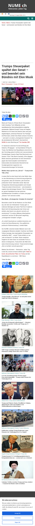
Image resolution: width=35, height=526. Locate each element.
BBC (28, 142)
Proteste (17, 373)
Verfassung (26, 428)
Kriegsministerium (10, 454)
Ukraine (19, 294)
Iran (13, 479)
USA (23, 347)
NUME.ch (4, 142)
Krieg (3, 320)
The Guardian (23, 142)
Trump (15, 84)
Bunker (10, 479)
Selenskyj (7, 320)
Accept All (17, 513)
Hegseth (4, 454)
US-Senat (21, 84)
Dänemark (4, 347)
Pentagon (18, 454)
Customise (18, 518)
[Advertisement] (17, 44)
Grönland (15, 347)
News (8, 23)
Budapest (4, 294)
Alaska (3, 400)
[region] (17, 511)
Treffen (11, 320)
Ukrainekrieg (24, 294)
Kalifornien (4, 373)
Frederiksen (9, 347)
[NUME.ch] (17, 6)
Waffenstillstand (21, 400)
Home (3, 23)
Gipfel (8, 294)
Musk (3, 84)
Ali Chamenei (5, 479)
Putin (11, 294)
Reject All (17, 522)
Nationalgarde (10, 373)
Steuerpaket (9, 84)
